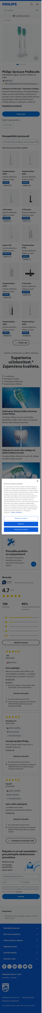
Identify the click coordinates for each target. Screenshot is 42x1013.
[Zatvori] (36, 481)
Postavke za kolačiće (20, 518)
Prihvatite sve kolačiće (20, 530)
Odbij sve (20, 524)
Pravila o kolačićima (25, 512)
